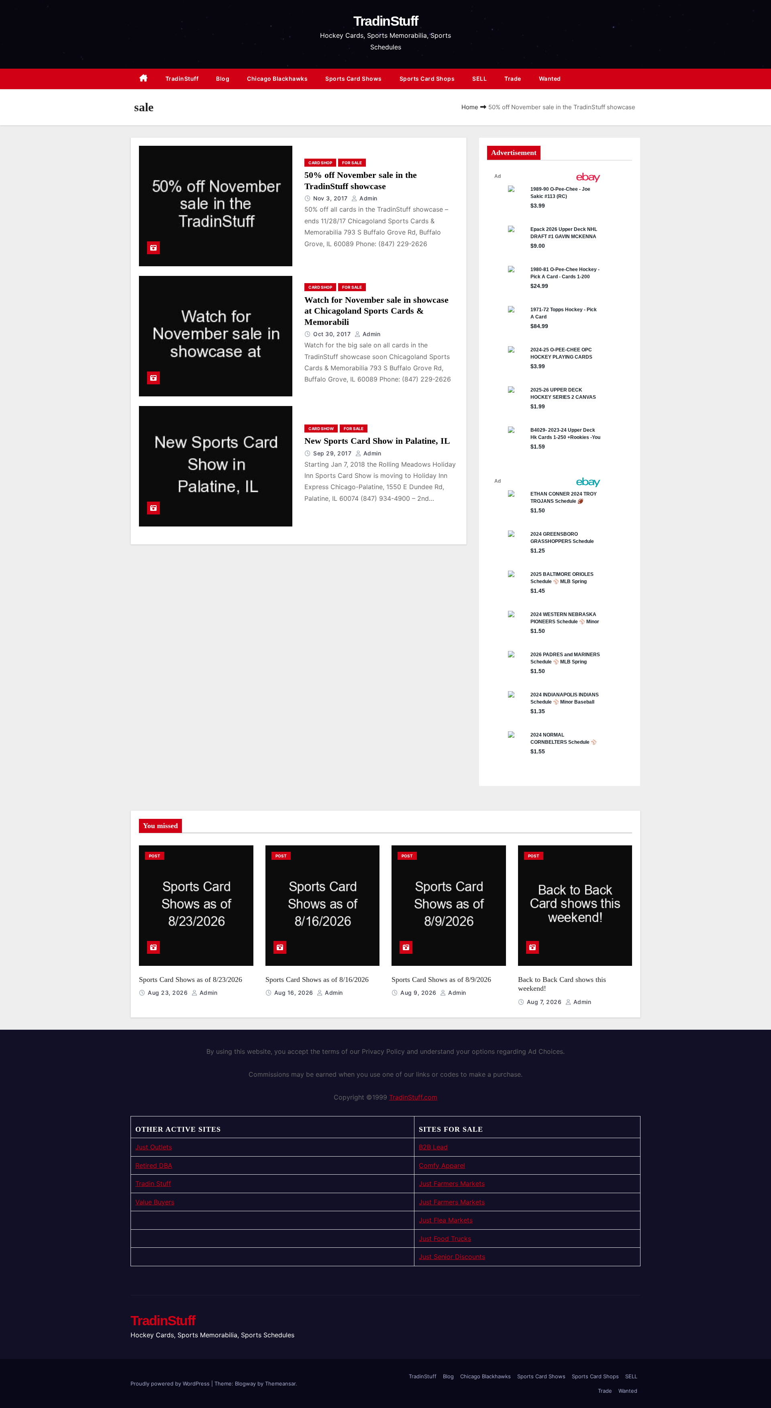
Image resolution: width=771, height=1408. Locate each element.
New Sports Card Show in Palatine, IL (377, 441)
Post (154, 855)
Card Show (321, 428)
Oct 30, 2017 (333, 334)
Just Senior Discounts (452, 1257)
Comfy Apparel (442, 1165)
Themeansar (280, 1383)
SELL (479, 78)
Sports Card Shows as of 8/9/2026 (441, 979)
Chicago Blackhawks (277, 78)
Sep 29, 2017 (333, 453)
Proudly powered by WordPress (171, 1383)
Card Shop (320, 162)
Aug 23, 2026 (169, 992)
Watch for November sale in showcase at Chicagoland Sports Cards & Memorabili (376, 311)
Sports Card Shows (353, 78)
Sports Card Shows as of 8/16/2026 (317, 979)
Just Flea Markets (446, 1220)
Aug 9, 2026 (419, 992)
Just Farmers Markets (452, 1183)
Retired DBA (153, 1165)
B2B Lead (433, 1147)
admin (367, 198)
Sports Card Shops (427, 78)
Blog (222, 78)
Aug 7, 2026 (545, 1001)
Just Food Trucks (445, 1239)
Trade (512, 78)
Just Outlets (153, 1147)
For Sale (352, 162)
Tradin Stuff (153, 1183)
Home (469, 107)
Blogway (245, 1383)
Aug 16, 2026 (294, 992)
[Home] (144, 79)
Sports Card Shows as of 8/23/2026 (190, 979)
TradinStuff (385, 21)
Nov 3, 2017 (331, 198)
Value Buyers (154, 1202)
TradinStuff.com (413, 1097)
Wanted (550, 78)
